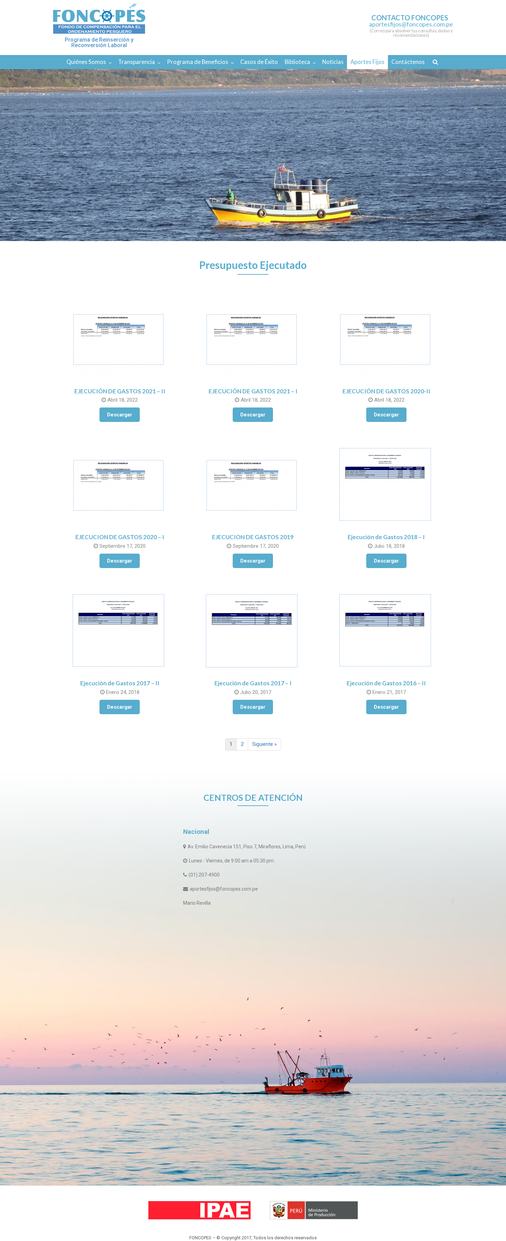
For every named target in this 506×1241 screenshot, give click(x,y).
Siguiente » (264, 744)
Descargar (119, 415)
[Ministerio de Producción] (314, 1210)
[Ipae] (199, 1210)
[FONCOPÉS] (99, 18)
